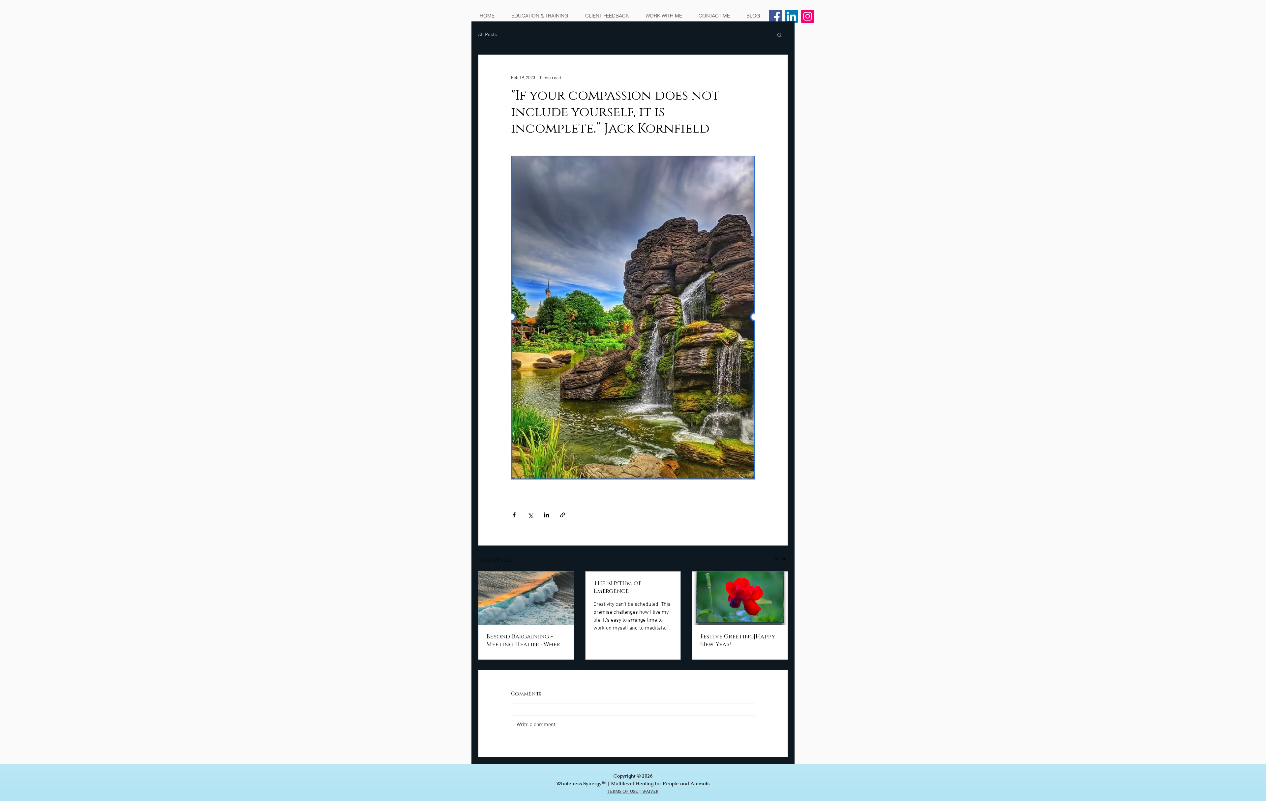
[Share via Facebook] (514, 515)
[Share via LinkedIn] (546, 515)
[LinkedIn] (791, 16)
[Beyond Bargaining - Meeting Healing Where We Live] (526, 598)
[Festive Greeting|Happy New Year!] (740, 598)
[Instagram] (807, 16)
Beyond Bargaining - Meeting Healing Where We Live (524, 641)
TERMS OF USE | (624, 791)
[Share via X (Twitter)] (530, 515)
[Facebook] (775, 16)
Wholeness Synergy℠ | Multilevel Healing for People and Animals (632, 783)
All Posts (487, 35)
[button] (779, 34)
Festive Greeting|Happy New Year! (737, 641)
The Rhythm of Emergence (617, 587)
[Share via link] (562, 515)
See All (781, 559)
